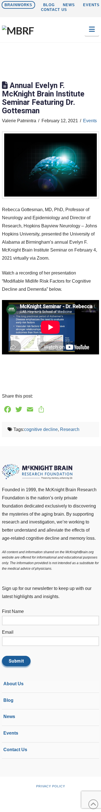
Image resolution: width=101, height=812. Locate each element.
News (69, 5)
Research (69, 429)
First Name (13, 611)
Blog (49, 5)
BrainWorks (18, 5)
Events (91, 5)
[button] (92, 29)
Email (7, 632)
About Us (13, 684)
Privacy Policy (50, 786)
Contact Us (54, 10)
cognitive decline (41, 429)
